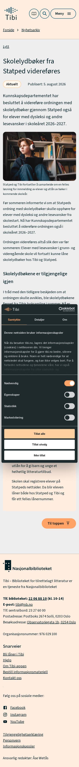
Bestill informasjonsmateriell (25, 672)
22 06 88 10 (37, 598)
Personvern (12, 740)
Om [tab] (64, 319)
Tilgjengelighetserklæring (23, 734)
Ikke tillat (39, 455)
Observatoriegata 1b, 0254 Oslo (51, 622)
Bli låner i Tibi (13, 654)
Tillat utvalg (39, 444)
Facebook (17, 707)
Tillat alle (39, 433)
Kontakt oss (12, 678)
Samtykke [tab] (14, 319)
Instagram (18, 714)
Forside (8, 30)
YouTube (17, 721)
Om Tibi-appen (14, 666)
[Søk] (45, 14)
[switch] (69, 395)
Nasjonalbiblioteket (41, 586)
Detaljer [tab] (40, 319)
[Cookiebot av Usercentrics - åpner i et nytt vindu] (59, 309)
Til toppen (56, 523)
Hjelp (7, 660)
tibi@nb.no (24, 604)
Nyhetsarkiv (30, 30)
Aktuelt (12, 84)
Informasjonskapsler (19, 746)
